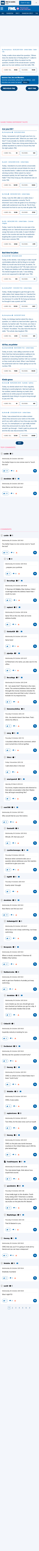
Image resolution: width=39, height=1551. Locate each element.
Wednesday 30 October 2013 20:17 (16, 1118)
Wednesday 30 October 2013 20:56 (16, 612)
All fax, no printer (10, 345)
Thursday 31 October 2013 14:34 (15, 882)
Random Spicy (27, 13)
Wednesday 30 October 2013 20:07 (16, 926)
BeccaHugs (11, 581)
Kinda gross (7, 380)
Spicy (18, 13)
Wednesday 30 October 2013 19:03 (13, 1028)
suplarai (10, 607)
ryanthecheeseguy (14, 850)
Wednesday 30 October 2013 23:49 (16, 682)
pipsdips (10, 653)
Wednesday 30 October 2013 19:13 (15, 1096)
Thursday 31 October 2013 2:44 (14, 714)
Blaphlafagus (12, 1215)
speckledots (11, 1186)
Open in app (25, 3)
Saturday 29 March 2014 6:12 (14, 784)
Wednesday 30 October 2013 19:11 (15, 1072)
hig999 (9, 877)
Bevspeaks (8, 947)
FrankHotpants (12, 1162)
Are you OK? (7, 129)
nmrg (9, 733)
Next (19, 443)
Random (9, 13)
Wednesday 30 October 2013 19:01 (12, 459)
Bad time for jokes (10, 253)
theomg (10, 1067)
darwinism (8, 479)
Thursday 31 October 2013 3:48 (14, 1191)
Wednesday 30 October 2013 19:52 (16, 833)
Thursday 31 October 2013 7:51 (14, 738)
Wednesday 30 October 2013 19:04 (13, 1268)
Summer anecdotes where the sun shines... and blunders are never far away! (18, 80)
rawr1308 (7, 807)
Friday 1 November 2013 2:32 (14, 762)
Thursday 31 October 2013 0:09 (14, 855)
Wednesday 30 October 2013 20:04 (16, 1000)
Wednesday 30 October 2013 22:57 (16, 658)
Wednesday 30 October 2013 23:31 (16, 1140)
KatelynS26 (11, 631)
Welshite (10, 1091)
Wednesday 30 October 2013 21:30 (16, 636)
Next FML (32, 89)
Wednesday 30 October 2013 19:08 (16, 586)
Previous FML (9, 89)
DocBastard (8, 1046)
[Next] (29, 1308)
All (3, 13)
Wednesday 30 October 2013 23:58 (16, 1167)
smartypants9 (12, 779)
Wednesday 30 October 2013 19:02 (16, 564)
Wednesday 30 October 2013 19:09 (13, 1291)
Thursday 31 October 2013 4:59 (14, 1220)
